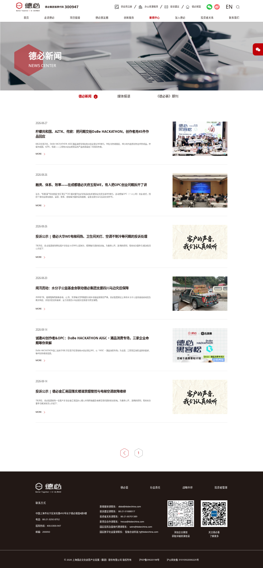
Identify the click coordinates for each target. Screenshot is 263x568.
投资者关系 (207, 17)
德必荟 (124, 487)
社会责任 (155, 487)
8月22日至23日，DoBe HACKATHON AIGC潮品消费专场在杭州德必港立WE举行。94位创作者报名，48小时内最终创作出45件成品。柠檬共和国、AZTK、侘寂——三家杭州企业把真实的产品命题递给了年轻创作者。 (93, 145)
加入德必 (180, 17)
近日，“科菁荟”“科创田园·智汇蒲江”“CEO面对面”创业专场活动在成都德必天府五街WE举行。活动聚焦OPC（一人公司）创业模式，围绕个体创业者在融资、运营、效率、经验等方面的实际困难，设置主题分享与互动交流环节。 (93, 195)
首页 (26, 17)
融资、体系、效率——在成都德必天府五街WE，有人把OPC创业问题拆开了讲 (91, 184)
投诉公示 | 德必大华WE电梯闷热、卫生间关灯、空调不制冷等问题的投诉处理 (91, 236)
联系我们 (234, 17)
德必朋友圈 (102, 17)
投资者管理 (221, 487)
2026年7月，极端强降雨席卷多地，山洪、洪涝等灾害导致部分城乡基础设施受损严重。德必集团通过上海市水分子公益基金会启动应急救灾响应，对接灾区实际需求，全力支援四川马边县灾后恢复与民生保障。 (93, 298)
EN (229, 6)
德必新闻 (85, 96)
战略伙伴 (187, 487)
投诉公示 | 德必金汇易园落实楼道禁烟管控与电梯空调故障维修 (81, 391)
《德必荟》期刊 (167, 96)
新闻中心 (154, 17)
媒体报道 (123, 96)
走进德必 (49, 17)
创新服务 (129, 17)
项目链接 (75, 17)
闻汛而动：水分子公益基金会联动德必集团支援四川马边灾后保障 (82, 288)
